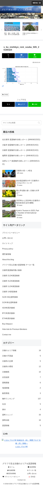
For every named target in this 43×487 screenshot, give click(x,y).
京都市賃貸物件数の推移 (12, 270)
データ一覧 (32, 470)
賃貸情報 (32, 467)
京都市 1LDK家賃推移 (11, 286)
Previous (2, 30)
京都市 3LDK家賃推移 (11, 281)
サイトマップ (7, 243)
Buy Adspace (7, 324)
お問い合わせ (7, 238)
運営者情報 (6, 254)
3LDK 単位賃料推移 (10, 297)
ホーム (11, 467)
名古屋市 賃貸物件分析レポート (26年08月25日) (21, 139)
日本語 (6, 94)
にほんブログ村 (21, 447)
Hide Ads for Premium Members (14, 329)
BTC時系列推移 (8, 313)
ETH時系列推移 (8, 318)
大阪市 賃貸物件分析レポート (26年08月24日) (20, 145)
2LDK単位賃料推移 (9, 302)
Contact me (6, 335)
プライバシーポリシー (11, 233)
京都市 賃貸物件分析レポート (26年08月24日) (20, 150)
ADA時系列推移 (8, 308)
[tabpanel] (12, 29)
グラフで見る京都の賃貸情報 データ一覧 (18, 265)
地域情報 (12, 470)
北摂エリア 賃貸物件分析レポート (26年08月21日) (21, 162)
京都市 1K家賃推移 (9, 292)
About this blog (8, 259)
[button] (39, 122)
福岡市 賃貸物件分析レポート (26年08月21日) (20, 156)
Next (41, 30)
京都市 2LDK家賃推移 (11, 276)
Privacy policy (7, 249)
